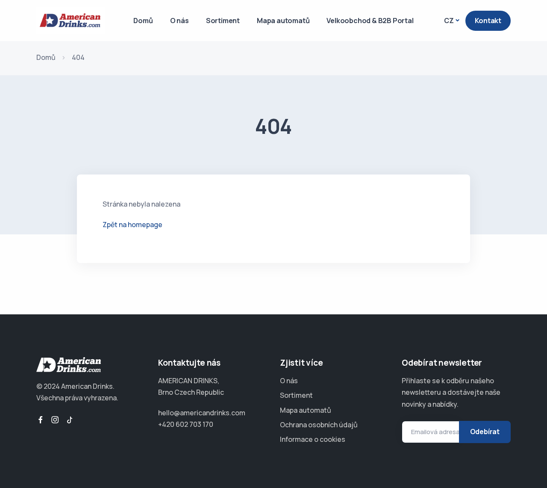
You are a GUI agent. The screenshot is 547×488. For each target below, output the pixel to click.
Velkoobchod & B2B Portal (369, 20)
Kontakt (488, 20)
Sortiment (223, 20)
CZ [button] (449, 20)
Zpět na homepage (132, 224)
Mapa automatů (283, 20)
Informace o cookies (312, 439)
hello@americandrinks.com (201, 412)
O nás (179, 20)
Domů (143, 20)
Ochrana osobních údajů (319, 424)
